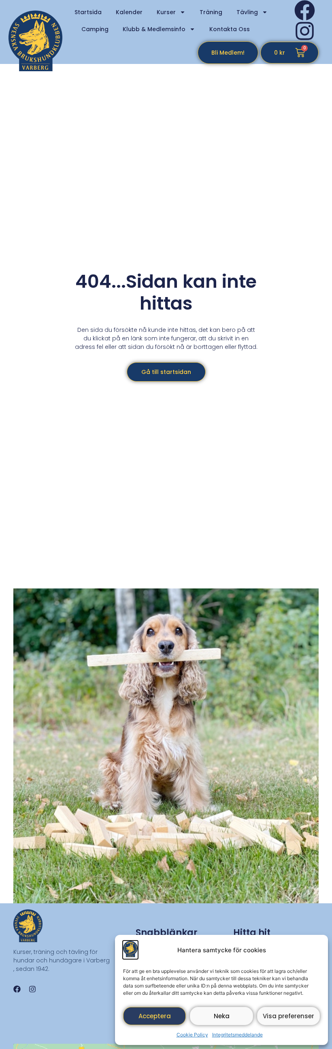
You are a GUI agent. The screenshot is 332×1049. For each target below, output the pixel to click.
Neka (222, 1016)
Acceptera (154, 1016)
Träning (211, 12)
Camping (95, 29)
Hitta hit (251, 932)
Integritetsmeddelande (237, 1035)
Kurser (166, 12)
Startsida (88, 12)
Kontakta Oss (229, 29)
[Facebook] (304, 10)
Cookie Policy (192, 1035)
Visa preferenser (288, 1016)
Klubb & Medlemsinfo (154, 29)
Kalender (129, 12)
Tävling (247, 12)
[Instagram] (304, 31)
